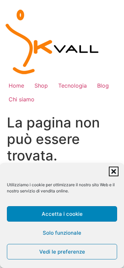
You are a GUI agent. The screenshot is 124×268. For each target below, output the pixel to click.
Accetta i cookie (62, 214)
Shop (41, 85)
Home (16, 85)
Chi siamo (21, 99)
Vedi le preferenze (62, 251)
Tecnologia (72, 85)
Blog (103, 85)
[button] (113, 171)
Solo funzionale (62, 233)
